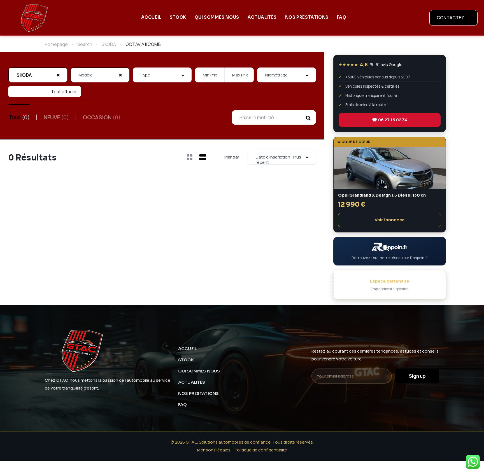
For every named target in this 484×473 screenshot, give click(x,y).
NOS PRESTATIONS (307, 17)
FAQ (341, 17)
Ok (406, 464)
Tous (19, 117)
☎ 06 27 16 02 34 (390, 120)
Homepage (56, 44)
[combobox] (37, 74)
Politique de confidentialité (261, 450)
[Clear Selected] (58, 75)
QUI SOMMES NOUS (217, 17)
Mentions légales (214, 450)
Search (84, 44)
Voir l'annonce (390, 220)
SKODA (109, 44)
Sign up (417, 376)
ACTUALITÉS (262, 17)
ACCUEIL (151, 17)
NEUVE (56, 117)
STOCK (178, 17)
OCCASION (101, 117)
